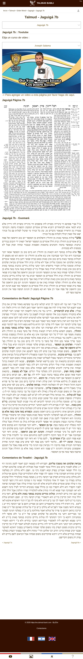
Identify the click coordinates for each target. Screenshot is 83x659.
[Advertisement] (41, 550)
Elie (56, 622)
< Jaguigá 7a (7, 543)
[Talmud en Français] (30, 639)
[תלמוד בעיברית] (41, 639)
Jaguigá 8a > (76, 543)
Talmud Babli (45, 3)
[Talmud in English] (52, 639)
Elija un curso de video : (15, 37)
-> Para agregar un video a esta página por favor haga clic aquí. (38, 94)
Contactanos (41, 628)
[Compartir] (78, 11)
